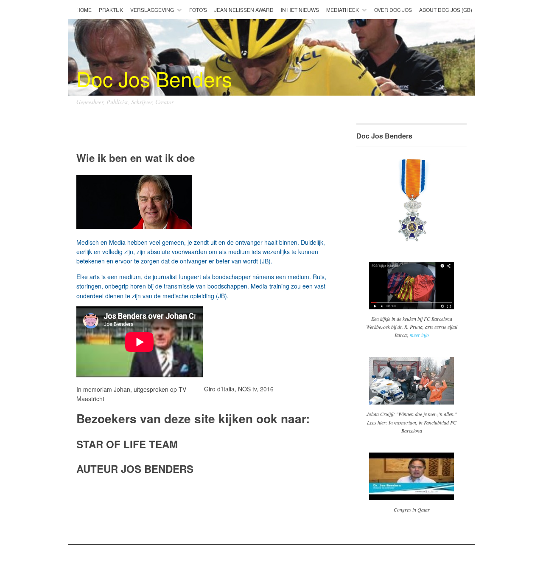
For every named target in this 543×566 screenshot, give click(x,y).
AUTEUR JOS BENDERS (134, 468)
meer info (419, 334)
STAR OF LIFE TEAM (127, 444)
